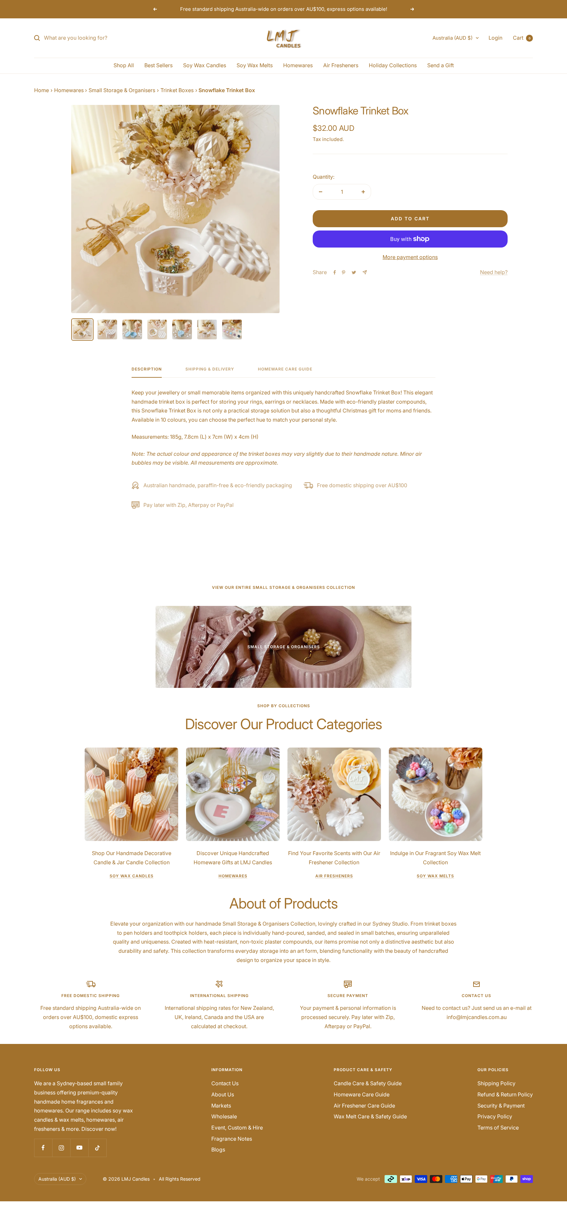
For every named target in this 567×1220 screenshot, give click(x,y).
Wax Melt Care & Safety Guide (370, 1116)
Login (495, 37)
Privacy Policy (494, 1116)
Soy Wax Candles (204, 65)
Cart (522, 37)
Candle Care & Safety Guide (368, 1083)
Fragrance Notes (231, 1138)
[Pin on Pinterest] (343, 272)
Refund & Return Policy (505, 1094)
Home (41, 90)
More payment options (410, 257)
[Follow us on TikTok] (97, 1148)
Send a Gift (440, 65)
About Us (222, 1094)
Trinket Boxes (177, 90)
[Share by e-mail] (365, 272)
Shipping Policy (496, 1083)
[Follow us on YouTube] (79, 1148)
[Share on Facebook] (334, 272)
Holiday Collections (393, 65)
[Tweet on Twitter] (354, 272)
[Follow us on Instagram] (61, 1148)
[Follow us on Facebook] (43, 1148)
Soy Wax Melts (255, 65)
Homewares (298, 65)
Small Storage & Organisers (122, 90)
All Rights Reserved (179, 1179)
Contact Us (225, 1083)
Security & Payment (501, 1105)
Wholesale (224, 1116)
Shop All (124, 65)
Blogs (218, 1149)
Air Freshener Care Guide (364, 1105)
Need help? (494, 272)
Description (147, 369)
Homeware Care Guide (285, 369)
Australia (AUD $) (452, 38)
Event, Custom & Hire (237, 1127)
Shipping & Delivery (209, 369)
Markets (221, 1105)
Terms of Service (498, 1127)
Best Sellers (158, 65)
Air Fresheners (340, 65)
